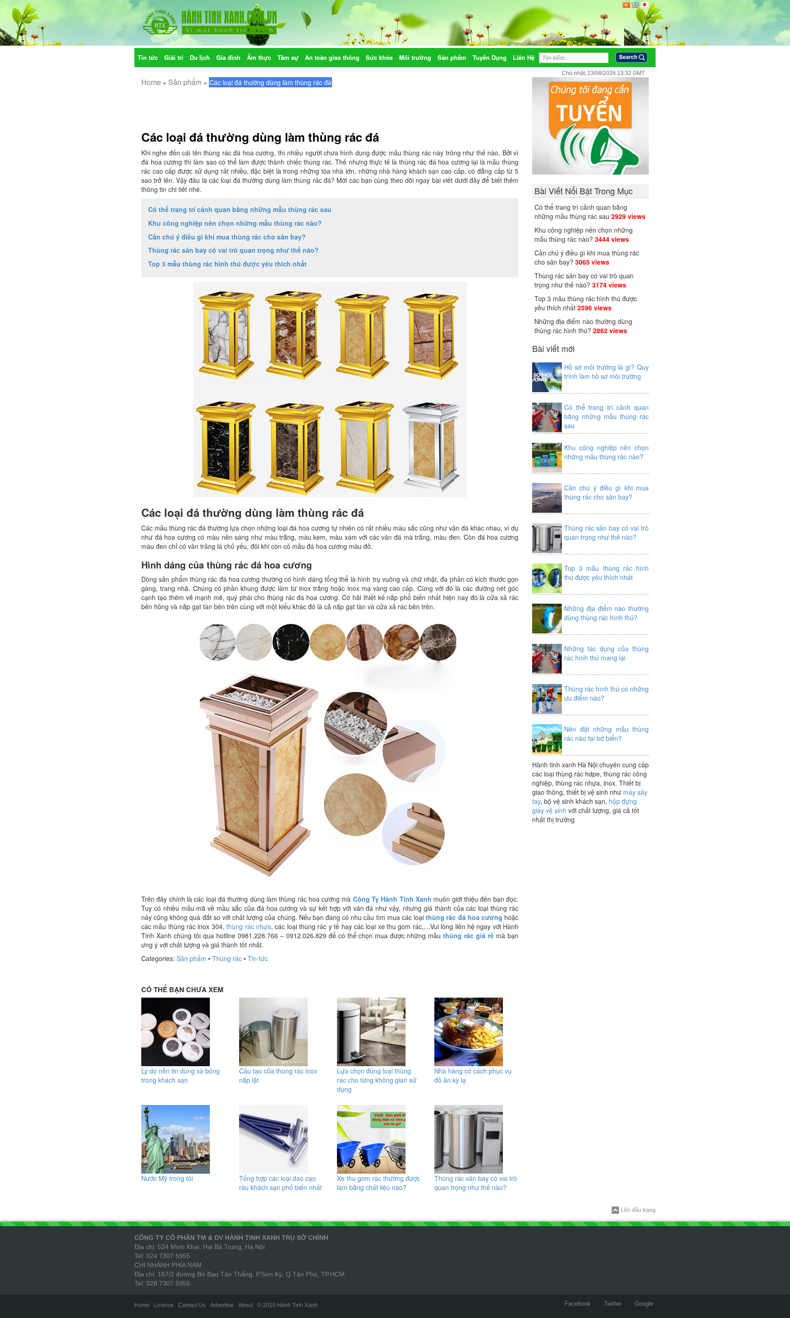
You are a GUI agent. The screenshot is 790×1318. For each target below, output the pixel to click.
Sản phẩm (185, 82)
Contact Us (192, 1305)
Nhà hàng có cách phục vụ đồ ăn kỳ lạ (473, 1075)
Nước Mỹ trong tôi (167, 1178)
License (164, 1305)
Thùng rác (227, 958)
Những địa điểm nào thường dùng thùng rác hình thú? (583, 326)
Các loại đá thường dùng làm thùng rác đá (260, 136)
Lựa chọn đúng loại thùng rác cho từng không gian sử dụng (376, 1080)
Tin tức (258, 958)
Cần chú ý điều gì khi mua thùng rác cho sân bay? (227, 236)
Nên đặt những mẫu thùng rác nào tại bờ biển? (606, 733)
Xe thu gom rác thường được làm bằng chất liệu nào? (378, 1183)
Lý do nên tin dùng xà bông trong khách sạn (180, 1075)
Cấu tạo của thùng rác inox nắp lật (278, 1075)
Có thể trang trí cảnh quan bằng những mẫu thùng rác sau (239, 209)
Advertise (222, 1305)
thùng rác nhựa (248, 926)
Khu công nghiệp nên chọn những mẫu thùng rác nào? (235, 223)
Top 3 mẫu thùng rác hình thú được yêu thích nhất (227, 263)
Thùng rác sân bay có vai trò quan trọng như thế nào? (233, 250)
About (245, 1305)
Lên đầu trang (638, 1210)
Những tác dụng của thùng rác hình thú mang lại (606, 653)
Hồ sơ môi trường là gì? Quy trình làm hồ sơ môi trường (606, 371)
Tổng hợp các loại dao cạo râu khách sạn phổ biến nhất (280, 1183)
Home (151, 82)
